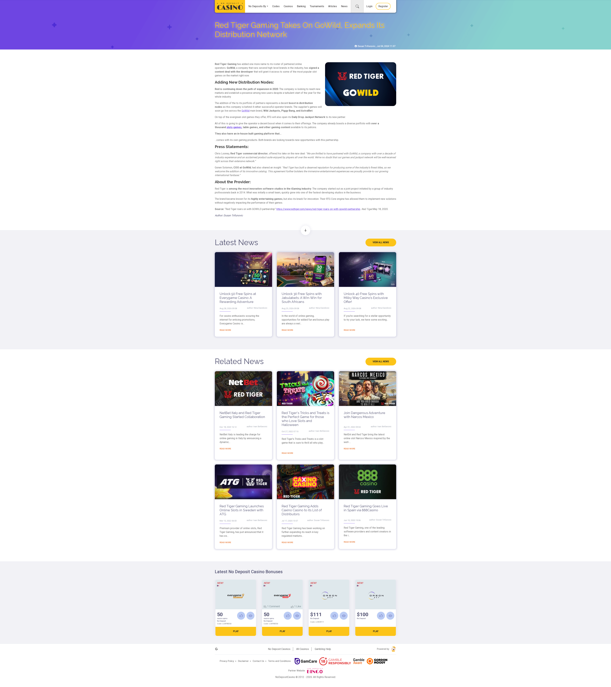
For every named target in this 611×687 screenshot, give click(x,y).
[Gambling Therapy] (377, 661)
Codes (276, 6)
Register (383, 6)
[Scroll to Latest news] (305, 230)
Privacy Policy (227, 661)
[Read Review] (250, 616)
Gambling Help (323, 649)
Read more (225, 330)
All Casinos (302, 649)
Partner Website (297, 670)
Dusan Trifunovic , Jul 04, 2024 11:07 (376, 46)
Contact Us (258, 661)
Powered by (383, 649)
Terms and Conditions (279, 661)
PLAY (236, 631)
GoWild (245, 110)
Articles (332, 6)
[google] (216, 649)
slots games (234, 127)
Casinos (288, 6)
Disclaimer (243, 661)
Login (369, 6)
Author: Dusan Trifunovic (229, 215)
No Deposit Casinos (279, 649)
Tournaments (317, 6)
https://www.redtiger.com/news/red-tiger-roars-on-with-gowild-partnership (318, 209)
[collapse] (357, 6)
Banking (301, 6)
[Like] (241, 616)
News (344, 6)
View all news (381, 242)
